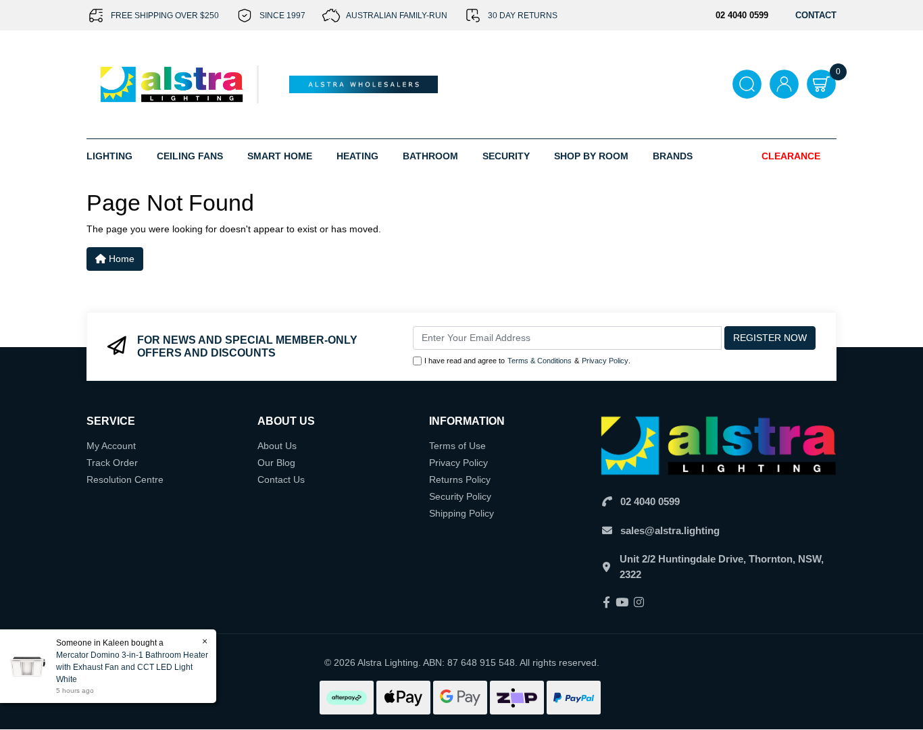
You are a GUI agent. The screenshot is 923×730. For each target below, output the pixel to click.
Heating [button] (357, 156)
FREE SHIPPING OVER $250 (165, 15)
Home (120, 258)
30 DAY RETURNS (522, 15)
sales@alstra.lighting (670, 530)
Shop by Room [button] (591, 156)
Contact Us (281, 479)
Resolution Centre (125, 479)
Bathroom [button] (430, 156)
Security (506, 156)
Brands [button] (673, 156)
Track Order (112, 462)
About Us (277, 445)
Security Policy (460, 496)
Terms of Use (457, 445)
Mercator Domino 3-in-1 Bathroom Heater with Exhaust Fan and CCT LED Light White (132, 667)
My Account (111, 445)
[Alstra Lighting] (172, 83)
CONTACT (816, 15)
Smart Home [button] (279, 156)
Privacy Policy (605, 361)
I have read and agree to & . (527, 361)
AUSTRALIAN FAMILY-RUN (396, 15)
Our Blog (276, 462)
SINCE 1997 (282, 15)
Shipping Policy (461, 513)
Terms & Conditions (539, 361)
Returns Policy (460, 479)
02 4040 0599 (650, 501)
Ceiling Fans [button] (190, 156)
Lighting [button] (109, 156)
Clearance (791, 156)
